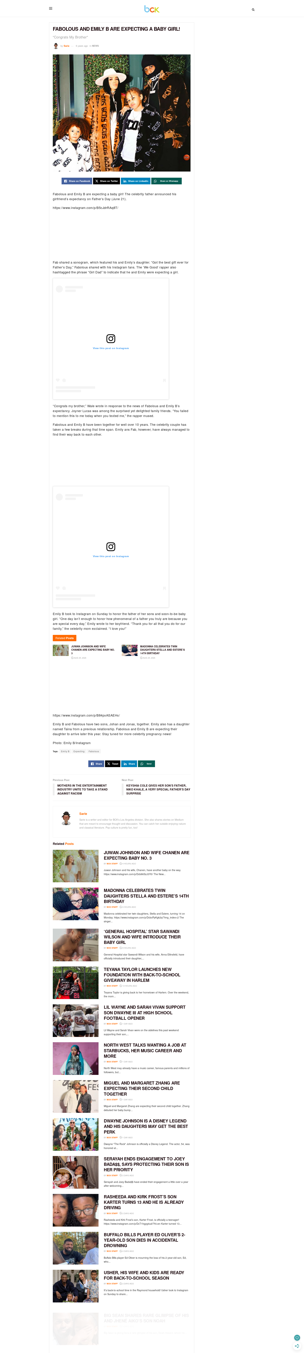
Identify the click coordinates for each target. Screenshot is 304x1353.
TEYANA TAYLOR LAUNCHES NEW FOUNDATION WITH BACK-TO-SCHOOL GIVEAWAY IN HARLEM (142, 974)
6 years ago (82, 45)
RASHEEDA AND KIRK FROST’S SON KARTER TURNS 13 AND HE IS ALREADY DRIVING (144, 1202)
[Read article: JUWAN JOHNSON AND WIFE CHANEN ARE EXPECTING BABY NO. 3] (76, 866)
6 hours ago (129, 906)
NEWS (95, 45)
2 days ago (128, 1175)
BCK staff (112, 863)
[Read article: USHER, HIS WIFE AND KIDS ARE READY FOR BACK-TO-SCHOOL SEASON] (76, 1286)
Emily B (65, 751)
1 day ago (127, 1023)
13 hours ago (129, 985)
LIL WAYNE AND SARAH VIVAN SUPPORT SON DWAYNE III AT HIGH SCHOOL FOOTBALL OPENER (144, 1012)
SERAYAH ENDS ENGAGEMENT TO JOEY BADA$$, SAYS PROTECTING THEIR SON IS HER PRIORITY (146, 1164)
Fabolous (94, 751)
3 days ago (128, 1321)
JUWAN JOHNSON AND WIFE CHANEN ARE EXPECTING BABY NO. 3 (146, 855)
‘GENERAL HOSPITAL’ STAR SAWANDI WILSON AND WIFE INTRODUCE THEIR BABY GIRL (142, 936)
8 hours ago (129, 947)
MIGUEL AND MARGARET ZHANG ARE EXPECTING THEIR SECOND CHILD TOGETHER (142, 1088)
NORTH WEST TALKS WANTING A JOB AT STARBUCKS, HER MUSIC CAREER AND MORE (145, 1050)
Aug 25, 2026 (80, 657)
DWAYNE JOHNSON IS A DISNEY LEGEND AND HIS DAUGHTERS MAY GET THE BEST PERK (146, 1126)
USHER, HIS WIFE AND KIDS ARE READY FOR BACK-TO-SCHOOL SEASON (144, 1275)
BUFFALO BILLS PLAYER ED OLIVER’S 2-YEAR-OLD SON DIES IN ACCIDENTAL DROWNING (144, 1240)
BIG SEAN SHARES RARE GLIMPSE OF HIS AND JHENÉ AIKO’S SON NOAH (146, 1313)
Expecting (79, 751)
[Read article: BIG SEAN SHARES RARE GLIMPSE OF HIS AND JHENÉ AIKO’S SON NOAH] (76, 1324)
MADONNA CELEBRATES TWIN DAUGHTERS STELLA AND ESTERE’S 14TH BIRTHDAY (146, 895)
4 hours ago (129, 863)
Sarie (66, 45)
